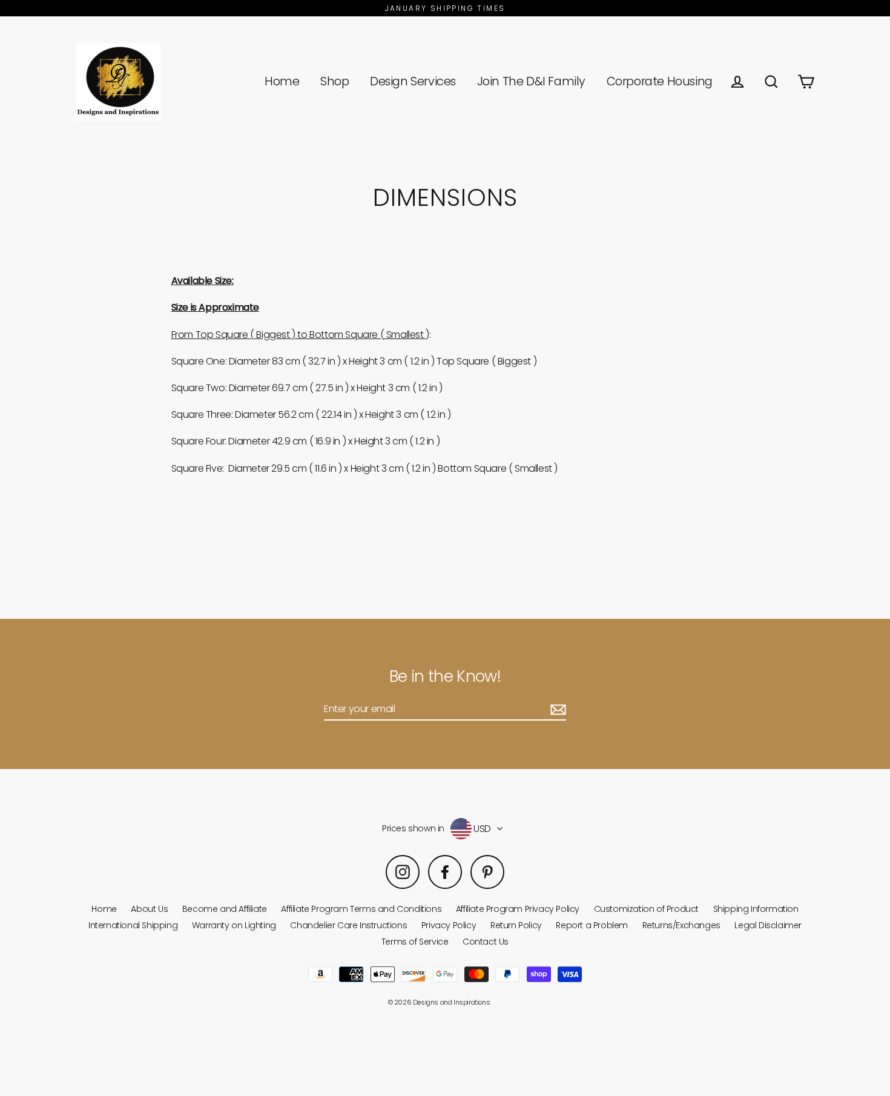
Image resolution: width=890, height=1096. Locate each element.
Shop (334, 81)
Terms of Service (415, 942)
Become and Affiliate (224, 909)
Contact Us (486, 942)
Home (282, 81)
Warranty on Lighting (234, 925)
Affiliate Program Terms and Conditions (361, 909)
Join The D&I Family (531, 81)
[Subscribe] (556, 709)
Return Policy (516, 925)
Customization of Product (646, 909)
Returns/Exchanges (681, 925)
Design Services (413, 81)
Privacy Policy (448, 925)
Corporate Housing (660, 81)
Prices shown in (413, 829)
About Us (149, 909)
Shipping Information (756, 909)
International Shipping (132, 925)
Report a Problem (592, 925)
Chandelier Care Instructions (348, 925)
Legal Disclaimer (768, 925)
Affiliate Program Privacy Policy (517, 909)
